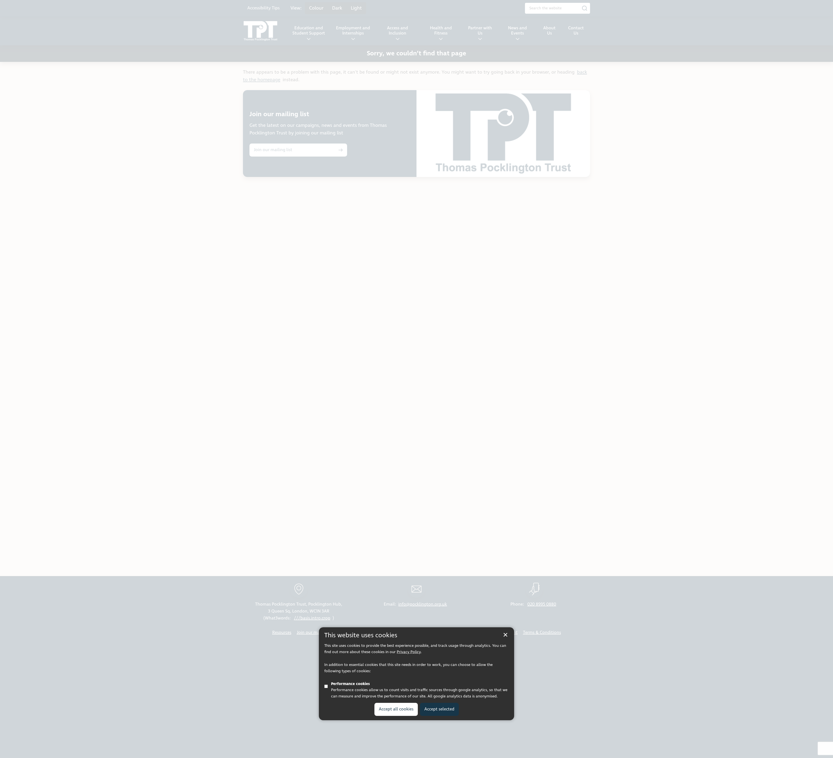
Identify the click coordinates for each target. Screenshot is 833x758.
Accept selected (439, 709)
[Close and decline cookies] (505, 635)
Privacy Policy (409, 652)
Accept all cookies (396, 709)
